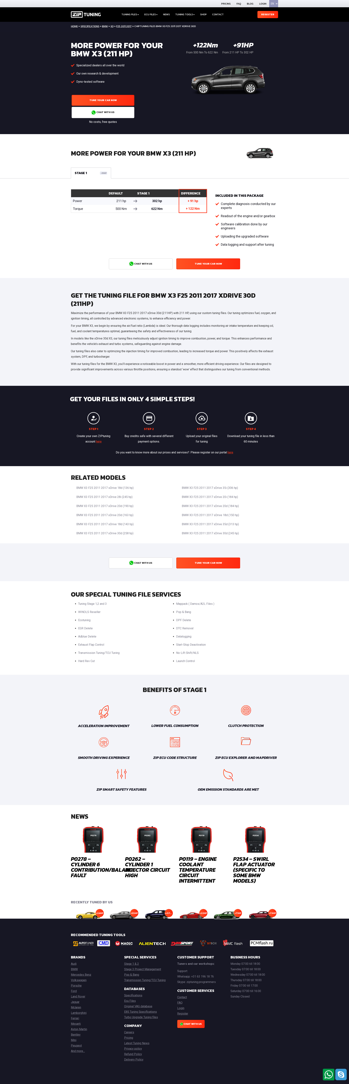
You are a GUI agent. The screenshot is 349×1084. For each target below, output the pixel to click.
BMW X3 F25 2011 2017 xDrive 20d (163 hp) (104, 515)
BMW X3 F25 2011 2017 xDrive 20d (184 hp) (210, 506)
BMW (105, 26)
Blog (250, 4)
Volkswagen (79, 980)
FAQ (238, 4)
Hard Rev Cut (86, 661)
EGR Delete (85, 628)
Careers (129, 1032)
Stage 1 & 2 (131, 964)
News (166, 14)
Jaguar (75, 1002)
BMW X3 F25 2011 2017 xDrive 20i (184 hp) (210, 497)
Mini (73, 1040)
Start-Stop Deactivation (191, 644)
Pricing (226, 4)
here (99, 441)
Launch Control (185, 661)
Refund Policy (133, 1054)
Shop (203, 14)
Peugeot (76, 1045)
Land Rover (78, 996)
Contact (218, 14)
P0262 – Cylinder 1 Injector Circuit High (147, 867)
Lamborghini (79, 1013)
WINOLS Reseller (89, 612)
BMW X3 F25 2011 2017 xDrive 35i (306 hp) (210, 488)
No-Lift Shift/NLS (187, 653)
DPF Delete (183, 620)
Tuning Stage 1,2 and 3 (92, 604)
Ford (74, 991)
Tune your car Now (103, 100)
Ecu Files (130, 1001)
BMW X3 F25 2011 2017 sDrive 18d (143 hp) (105, 524)
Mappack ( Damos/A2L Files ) (195, 604)
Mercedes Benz (81, 974)
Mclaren (76, 1007)
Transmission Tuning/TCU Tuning (99, 653)
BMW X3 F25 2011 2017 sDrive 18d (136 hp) (105, 488)
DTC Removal (184, 628)
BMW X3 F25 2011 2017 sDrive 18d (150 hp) (210, 515)
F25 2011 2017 (124, 26)
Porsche (76, 985)
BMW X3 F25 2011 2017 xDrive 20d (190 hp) (104, 506)
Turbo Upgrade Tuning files (141, 1017)
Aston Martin (79, 1029)
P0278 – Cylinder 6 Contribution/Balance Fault (103, 867)
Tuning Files (129, 14)
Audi (74, 964)
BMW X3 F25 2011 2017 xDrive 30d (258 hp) (104, 533)
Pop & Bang (183, 612)
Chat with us (105, 112)
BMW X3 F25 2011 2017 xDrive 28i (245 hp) (104, 497)
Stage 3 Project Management (142, 969)
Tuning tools (184, 14)
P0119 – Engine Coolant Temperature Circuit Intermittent (197, 870)
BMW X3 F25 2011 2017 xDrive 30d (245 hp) (210, 533)
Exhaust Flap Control (91, 644)
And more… (78, 1051)
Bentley (76, 1034)
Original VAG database (138, 1006)
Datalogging (183, 636)
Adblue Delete (87, 636)
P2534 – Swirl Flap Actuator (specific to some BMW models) (254, 870)
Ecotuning (84, 620)
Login (262, 4)
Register (267, 14)
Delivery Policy (133, 1059)
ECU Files (150, 14)
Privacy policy (133, 1048)
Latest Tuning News (136, 1043)
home (74, 26)
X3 (112, 26)
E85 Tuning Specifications (140, 1011)
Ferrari (75, 1018)
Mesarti (76, 1023)
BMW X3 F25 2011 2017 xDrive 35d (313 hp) (210, 524)
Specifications (90, 26)
